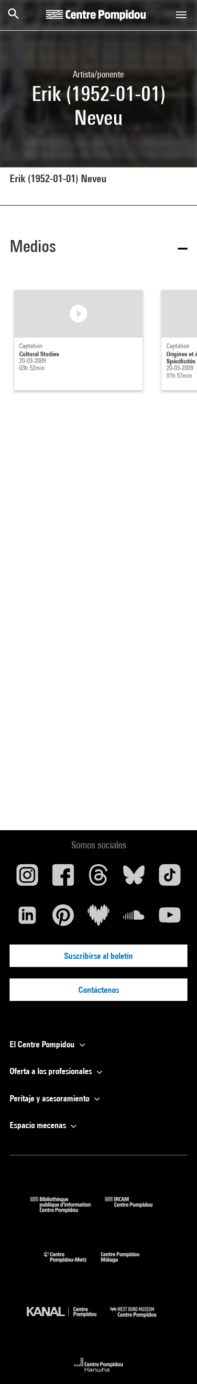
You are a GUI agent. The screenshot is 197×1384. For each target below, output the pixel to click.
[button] (98, 248)
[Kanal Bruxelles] (68, 1319)
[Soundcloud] (134, 918)
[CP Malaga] (127, 1264)
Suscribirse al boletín (98, 956)
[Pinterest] (62, 918)
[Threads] (98, 878)
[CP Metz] (72, 1264)
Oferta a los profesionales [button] (52, 1071)
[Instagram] (27, 878)
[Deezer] (98, 918)
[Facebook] (62, 878)
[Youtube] (169, 918)
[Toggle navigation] (181, 15)
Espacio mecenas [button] (39, 1125)
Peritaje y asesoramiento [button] (50, 1098)
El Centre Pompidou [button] (43, 1044)
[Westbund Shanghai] (140, 1319)
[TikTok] (169, 878)
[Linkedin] (27, 918)
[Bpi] (67, 1209)
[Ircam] (136, 1209)
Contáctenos (98, 990)
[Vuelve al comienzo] (174, 1361)
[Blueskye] (134, 878)
